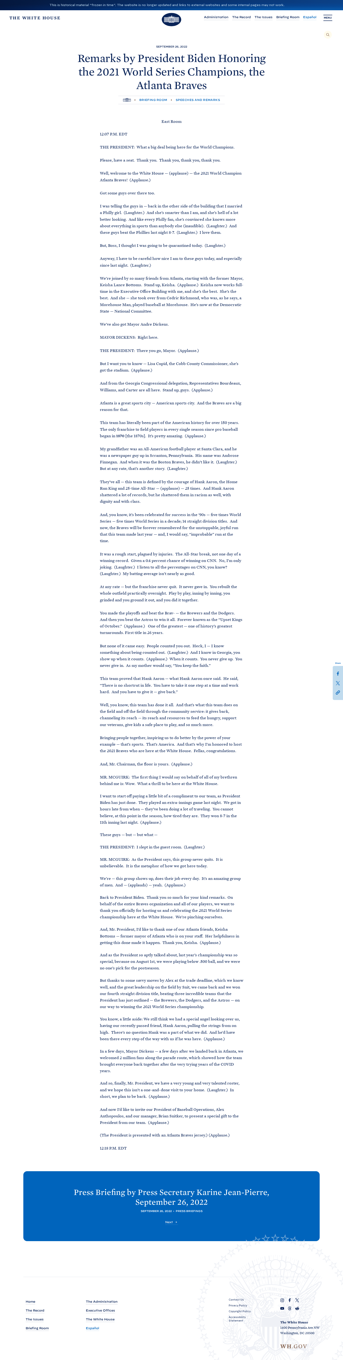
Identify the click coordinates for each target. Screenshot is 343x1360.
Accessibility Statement (237, 1319)
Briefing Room (287, 17)
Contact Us (236, 1299)
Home (30, 1301)
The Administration (102, 1301)
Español (309, 17)
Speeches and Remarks (198, 100)
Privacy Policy (238, 1305)
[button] (338, 692)
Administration (216, 17)
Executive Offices (100, 1310)
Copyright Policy (240, 1311)
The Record (241, 17)
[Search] (328, 35)
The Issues (264, 17)
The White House (100, 1319)
